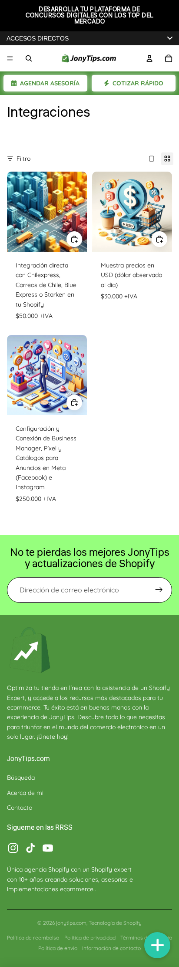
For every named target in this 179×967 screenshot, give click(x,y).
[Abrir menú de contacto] (157, 945)
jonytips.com (71, 923)
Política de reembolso (33, 937)
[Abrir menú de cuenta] (149, 58)
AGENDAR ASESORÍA (50, 83)
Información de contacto (111, 948)
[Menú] (10, 58)
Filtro (23, 158)
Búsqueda (21, 777)
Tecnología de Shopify (115, 923)
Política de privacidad (90, 937)
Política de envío (57, 948)
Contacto (19, 807)
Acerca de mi (25, 793)
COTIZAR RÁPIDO (138, 83)
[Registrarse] (159, 590)
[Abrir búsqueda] (28, 58)
